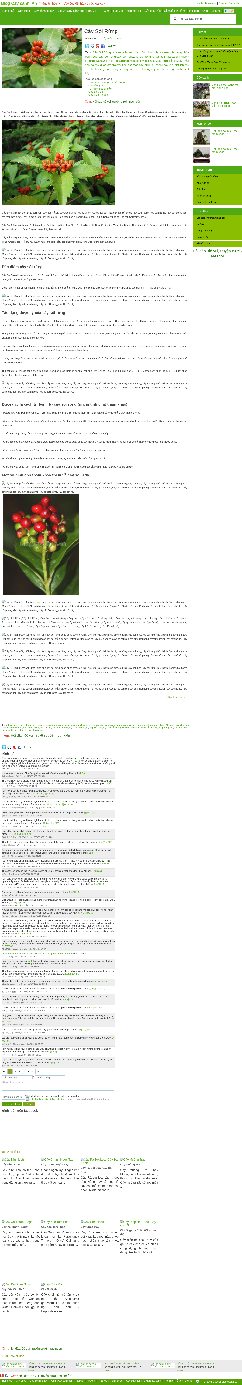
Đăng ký (199, 3)
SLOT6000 (7, 946)
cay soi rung (124, 56)
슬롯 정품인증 (105, 842)
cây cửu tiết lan (174, 64)
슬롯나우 (93, 853)
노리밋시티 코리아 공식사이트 (58, 804)
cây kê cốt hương (162, 69)
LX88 (108, 783)
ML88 (82, 773)
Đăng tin (222, 3)
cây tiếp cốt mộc (127, 64)
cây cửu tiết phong (151, 64)
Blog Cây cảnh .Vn (19, 3)
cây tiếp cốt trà (35, 730)
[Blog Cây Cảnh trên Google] (97, 47)
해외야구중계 (84, 1029)
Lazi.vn (111, 45)
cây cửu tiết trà (167, 60)
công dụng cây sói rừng (155, 52)
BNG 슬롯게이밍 (45, 793)
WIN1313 (75, 760)
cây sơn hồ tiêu (146, 727)
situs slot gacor (100, 981)
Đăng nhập (211, 3)
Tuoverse (104, 863)
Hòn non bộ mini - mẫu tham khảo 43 (225, 132)
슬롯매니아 (89, 812)
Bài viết (201, 31)
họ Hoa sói (111, 60)
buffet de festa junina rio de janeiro (54, 953)
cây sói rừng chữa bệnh (150, 56)
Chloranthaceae (129, 60)
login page (19, 902)
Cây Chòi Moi (49, 1289)
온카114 (54, 1062)
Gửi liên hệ (234, 3)
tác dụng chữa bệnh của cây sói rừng (90, 725)
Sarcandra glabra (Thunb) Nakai (164, 725)
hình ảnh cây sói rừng (125, 52)
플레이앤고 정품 (51, 823)
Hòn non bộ (204, 123)
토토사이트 (68, 999)
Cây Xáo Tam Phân (53, 1226)
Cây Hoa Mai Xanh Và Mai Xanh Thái (225, 86)
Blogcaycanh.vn (230, 1381)
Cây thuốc (107, 38)
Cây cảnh (203, 77)
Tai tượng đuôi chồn (100, 88)
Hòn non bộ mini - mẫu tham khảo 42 (225, 150)
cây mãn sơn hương (137, 69)
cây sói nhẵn (147, 60)
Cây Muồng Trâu (130, 1164)
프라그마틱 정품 (97, 988)
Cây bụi (118, 38)
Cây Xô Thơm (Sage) (15, 1226)
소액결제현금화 (86, 912)
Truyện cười (204, 169)
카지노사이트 (96, 1007)
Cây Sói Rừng (102, 52)
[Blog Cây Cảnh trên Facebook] (102, 47)
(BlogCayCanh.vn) (177, 697)
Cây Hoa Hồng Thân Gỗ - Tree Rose (224, 104)
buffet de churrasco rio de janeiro (19, 953)
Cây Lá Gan (95, 91)
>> (37, 1071)
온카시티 (54, 1051)
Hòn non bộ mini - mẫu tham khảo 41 (196, 1363)
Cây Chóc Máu (90, 1226)
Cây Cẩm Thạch (98, 94)
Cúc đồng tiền (96, 85)
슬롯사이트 (99, 884)
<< (4, 1071)
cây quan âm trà (105, 64)
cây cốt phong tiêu (111, 69)
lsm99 (31, 961)
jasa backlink (72, 973)
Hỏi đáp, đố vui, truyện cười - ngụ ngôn (217, 253)
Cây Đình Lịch (11, 1164)
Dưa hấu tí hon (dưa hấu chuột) (107, 82)
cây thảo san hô (60, 727)
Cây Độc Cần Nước (14, 1289)
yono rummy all (23, 933)
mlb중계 (98, 871)
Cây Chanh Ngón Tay (54, 1164)
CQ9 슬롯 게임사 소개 (20, 834)
